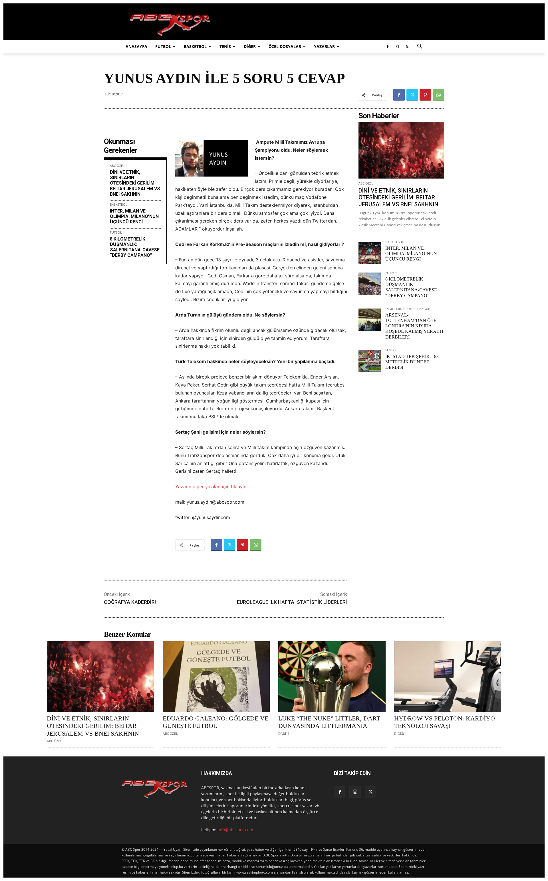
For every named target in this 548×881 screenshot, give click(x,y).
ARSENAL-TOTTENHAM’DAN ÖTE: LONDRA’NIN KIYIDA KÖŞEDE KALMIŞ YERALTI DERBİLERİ (414, 326)
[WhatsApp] (438, 95)
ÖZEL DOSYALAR (285, 46)
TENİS (225, 46)
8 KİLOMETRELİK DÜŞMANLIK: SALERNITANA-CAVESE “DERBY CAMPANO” (135, 247)
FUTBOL (163, 46)
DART (282, 733)
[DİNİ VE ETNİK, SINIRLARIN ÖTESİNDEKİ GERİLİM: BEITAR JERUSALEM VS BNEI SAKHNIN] (401, 150)
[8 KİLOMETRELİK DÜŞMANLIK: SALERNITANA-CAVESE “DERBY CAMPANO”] (369, 284)
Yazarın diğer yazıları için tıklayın (210, 486)
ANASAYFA (136, 46)
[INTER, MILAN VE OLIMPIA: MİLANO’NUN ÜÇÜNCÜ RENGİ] (369, 253)
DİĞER (250, 46)
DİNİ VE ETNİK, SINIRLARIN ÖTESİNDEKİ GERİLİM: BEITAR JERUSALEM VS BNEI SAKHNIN (135, 183)
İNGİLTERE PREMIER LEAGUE (407, 309)
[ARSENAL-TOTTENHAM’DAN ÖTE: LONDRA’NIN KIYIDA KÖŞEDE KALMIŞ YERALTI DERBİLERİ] (369, 320)
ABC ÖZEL (117, 165)
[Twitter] (407, 46)
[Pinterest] (425, 95)
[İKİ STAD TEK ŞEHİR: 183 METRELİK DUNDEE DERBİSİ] (369, 361)
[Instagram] (397, 46)
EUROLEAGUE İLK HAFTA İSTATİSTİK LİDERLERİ (292, 602)
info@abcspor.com (235, 829)
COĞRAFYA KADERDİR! (130, 602)
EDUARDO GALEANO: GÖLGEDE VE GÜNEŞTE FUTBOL (215, 722)
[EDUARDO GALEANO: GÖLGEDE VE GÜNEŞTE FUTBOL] (216, 676)
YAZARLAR (324, 46)
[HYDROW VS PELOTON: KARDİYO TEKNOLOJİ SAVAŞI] (447, 676)
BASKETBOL (195, 46)
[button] (419, 47)
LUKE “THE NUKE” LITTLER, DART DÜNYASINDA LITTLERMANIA (329, 722)
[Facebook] (387, 46)
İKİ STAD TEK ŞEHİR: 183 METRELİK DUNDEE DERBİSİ (412, 362)
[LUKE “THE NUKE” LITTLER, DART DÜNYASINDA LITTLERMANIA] (332, 676)
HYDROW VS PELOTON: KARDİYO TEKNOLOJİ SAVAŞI (444, 722)
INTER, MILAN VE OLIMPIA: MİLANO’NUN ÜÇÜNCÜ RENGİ (134, 216)
